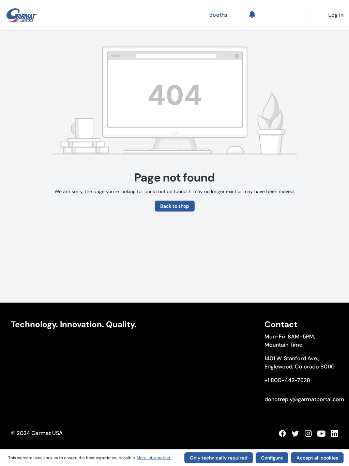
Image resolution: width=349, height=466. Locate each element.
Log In (336, 14)
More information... (154, 458)
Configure (272, 458)
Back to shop (174, 206)
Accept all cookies (317, 458)
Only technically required (218, 458)
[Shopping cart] (281, 15)
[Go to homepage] (21, 15)
